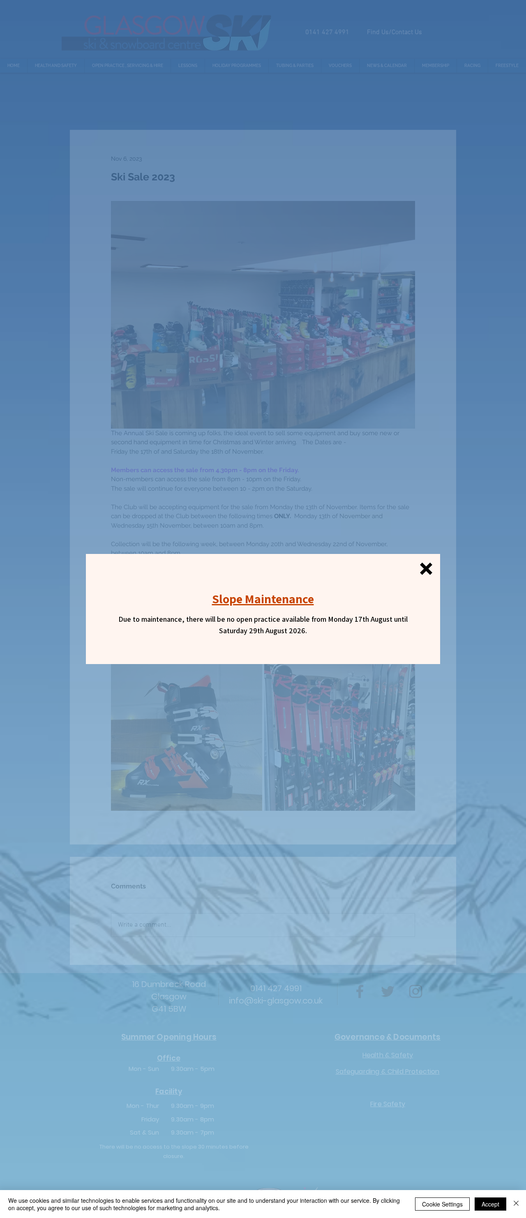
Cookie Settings (442, 1204)
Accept (490, 1204)
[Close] (516, 1204)
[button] (426, 569)
